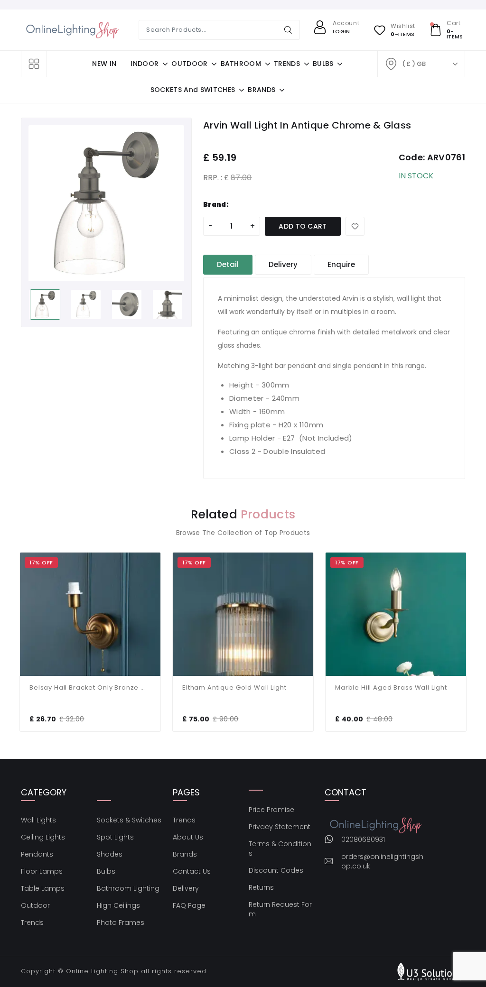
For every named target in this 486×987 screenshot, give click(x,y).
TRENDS (287, 63)
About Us (188, 837)
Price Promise (271, 809)
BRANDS (261, 89)
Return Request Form (280, 909)
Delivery (186, 888)
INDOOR (145, 63)
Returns (261, 887)
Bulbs (106, 871)
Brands (185, 854)
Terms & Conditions (280, 848)
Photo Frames (120, 922)
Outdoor (35, 905)
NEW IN (104, 63)
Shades (109, 854)
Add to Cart (303, 226)
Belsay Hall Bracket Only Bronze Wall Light (90, 687)
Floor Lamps (42, 871)
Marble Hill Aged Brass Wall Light (391, 687)
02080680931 (363, 839)
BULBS (323, 63)
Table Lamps (43, 888)
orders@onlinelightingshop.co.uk (382, 861)
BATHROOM (241, 63)
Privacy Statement (279, 826)
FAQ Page (189, 905)
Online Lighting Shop (102, 971)
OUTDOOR (189, 63)
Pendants (37, 854)
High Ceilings (118, 905)
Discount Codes (276, 870)
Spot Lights (115, 837)
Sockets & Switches (129, 820)
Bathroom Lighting (128, 888)
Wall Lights (38, 820)
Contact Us (192, 871)
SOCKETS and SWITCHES (192, 89)
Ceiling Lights (43, 837)
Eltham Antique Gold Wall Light (234, 687)
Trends (32, 922)
